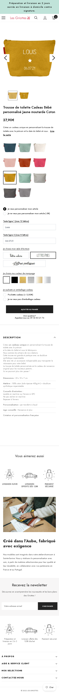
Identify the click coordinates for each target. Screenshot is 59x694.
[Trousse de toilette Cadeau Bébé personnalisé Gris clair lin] (39, 177)
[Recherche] (35, 17)
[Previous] (5, 58)
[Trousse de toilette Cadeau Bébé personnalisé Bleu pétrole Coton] (10, 147)
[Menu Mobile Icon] (3, 18)
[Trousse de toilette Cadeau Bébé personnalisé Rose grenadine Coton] (39, 162)
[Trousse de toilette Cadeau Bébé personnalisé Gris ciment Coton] (24, 192)
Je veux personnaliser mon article (23, 208)
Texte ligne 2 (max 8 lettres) (15, 234)
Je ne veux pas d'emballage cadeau (24, 299)
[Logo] (17, 18)
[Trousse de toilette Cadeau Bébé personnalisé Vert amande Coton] (24, 147)
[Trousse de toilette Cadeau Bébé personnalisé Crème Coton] (39, 147)
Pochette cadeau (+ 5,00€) (20, 294)
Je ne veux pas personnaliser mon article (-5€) (29, 213)
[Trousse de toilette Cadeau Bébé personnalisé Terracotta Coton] (24, 162)
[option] (29, 58)
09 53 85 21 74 (37, 317)
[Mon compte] (45, 18)
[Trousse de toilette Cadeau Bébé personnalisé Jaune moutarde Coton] (9, 177)
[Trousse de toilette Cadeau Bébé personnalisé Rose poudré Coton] (10, 162)
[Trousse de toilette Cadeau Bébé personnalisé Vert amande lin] (24, 177)
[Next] (53, 58)
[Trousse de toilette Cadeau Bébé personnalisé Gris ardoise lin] (10, 192)
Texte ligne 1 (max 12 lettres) (16, 221)
